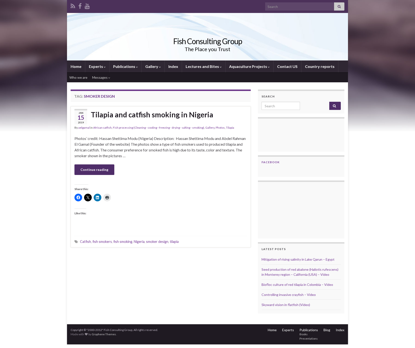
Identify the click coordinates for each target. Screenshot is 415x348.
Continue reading (94, 170)
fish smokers (102, 242)
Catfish (85, 242)
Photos (220, 127)
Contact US (287, 66)
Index (173, 66)
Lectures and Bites (203, 66)
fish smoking (122, 242)
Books (303, 334)
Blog (326, 330)
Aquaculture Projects (248, 66)
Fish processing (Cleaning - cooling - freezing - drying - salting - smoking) (158, 127)
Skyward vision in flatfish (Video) (286, 305)
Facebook (271, 162)
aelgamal (84, 127)
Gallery (152, 66)
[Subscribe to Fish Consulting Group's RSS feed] (73, 5)
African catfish (102, 127)
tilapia (174, 242)
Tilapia (230, 127)
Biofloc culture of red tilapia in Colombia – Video (297, 284)
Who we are (78, 77)
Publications (124, 66)
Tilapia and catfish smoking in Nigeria (152, 114)
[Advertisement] (286, 210)
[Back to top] (404, 337)
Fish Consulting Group (207, 41)
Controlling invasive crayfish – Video (289, 295)
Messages (100, 77)
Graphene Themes (104, 334)
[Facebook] (80, 5)
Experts (96, 66)
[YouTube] (87, 5)
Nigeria (139, 242)
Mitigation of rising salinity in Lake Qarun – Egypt (298, 259)
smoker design (157, 242)
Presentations (308, 338)
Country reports (320, 66)
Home (76, 66)
